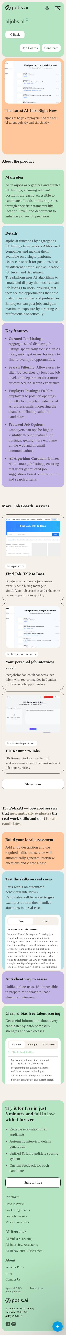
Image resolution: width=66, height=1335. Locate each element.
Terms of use (36, 1288)
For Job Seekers (16, 1216)
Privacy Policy (13, 1291)
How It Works (15, 1204)
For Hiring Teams (17, 1210)
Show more (33, 784)
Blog (8, 1273)
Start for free (33, 1182)
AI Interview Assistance (21, 1244)
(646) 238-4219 (13, 1316)
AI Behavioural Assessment (24, 1251)
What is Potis (14, 1267)
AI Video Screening (18, 1238)
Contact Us (13, 1279)
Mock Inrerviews (17, 1222)
